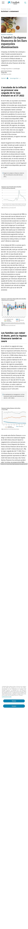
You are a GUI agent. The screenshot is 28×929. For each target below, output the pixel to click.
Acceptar (14, 706)
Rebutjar (14, 701)
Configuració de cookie (6, 696)
